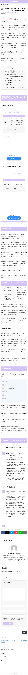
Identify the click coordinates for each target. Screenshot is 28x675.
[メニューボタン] (1, 1)
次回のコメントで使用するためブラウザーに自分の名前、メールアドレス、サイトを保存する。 (14, 619)
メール (4, 608)
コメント (5, 587)
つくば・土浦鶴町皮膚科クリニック (15, 76)
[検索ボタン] (26, 1)
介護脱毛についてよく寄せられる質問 (13, 87)
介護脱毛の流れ (8, 84)
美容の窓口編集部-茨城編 (14, 553)
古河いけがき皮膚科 (11, 74)
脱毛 (7, 12)
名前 (4, 603)
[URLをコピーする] (25, 532)
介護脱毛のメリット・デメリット (14, 80)
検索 (24, 632)
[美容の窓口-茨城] (14, 1)
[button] (3, 532)
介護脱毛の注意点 (11, 82)
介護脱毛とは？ (8, 78)
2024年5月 (5, 656)
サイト (4, 613)
